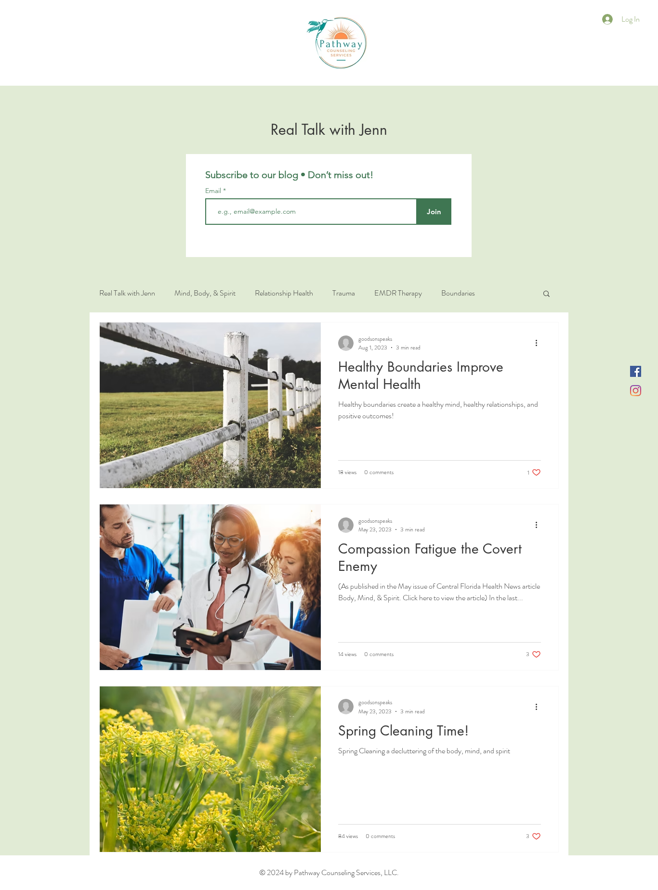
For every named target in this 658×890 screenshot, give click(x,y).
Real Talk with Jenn (127, 293)
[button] (546, 294)
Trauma (343, 293)
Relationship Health (284, 293)
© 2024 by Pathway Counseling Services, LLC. (329, 872)
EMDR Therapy (398, 293)
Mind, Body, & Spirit (205, 293)
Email (214, 190)
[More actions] (539, 343)
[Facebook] (635, 371)
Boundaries (458, 293)
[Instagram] (635, 390)
